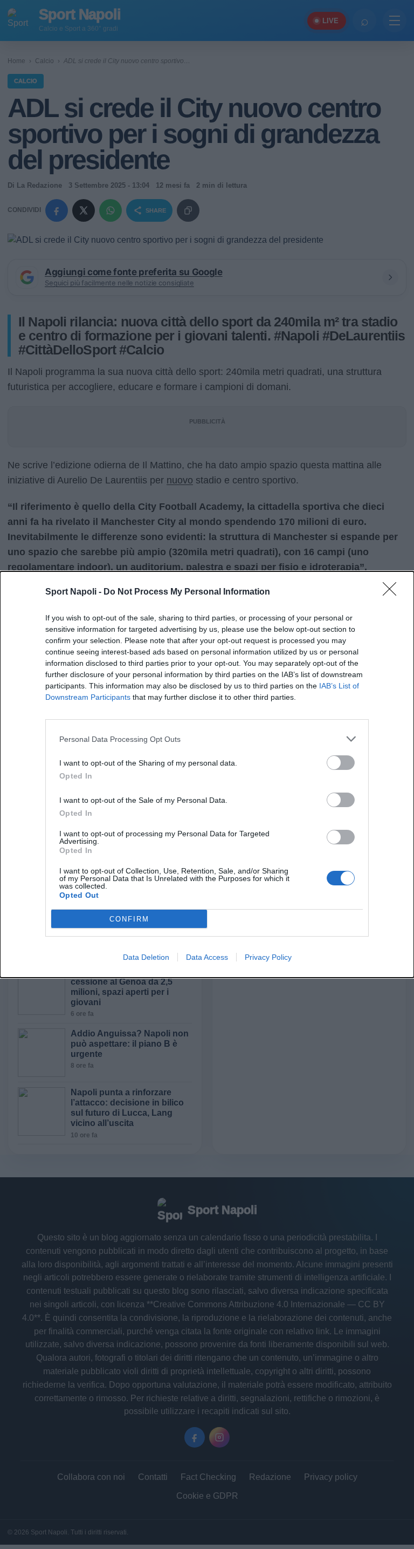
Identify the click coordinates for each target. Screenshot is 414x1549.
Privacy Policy (268, 957)
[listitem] (207, 739)
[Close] (393, 592)
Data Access (207, 957)
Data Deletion (146, 957)
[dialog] (207, 774)
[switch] (341, 762)
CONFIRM (129, 919)
